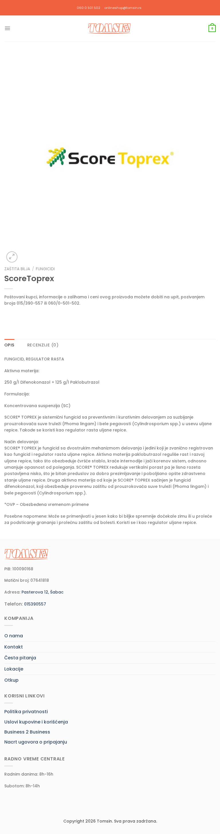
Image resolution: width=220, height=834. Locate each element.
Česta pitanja (20, 657)
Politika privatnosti (26, 711)
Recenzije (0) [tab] (42, 345)
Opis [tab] (9, 345)
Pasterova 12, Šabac (42, 592)
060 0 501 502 (88, 7)
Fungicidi (45, 269)
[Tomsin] (110, 28)
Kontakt (13, 647)
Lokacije (13, 669)
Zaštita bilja (17, 269)
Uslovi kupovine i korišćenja (36, 722)
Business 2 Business (27, 732)
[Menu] (7, 28)
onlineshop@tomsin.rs (123, 7)
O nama (13, 635)
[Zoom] (11, 257)
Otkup (11, 680)
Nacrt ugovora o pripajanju (35, 742)
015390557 (35, 604)
